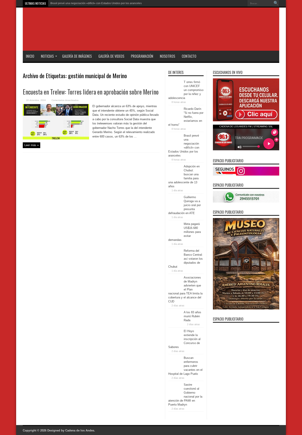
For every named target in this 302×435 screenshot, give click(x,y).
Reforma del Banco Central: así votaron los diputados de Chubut (185, 258)
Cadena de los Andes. (80, 430)
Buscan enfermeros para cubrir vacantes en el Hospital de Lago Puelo (185, 365)
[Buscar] (276, 3)
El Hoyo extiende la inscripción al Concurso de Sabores (184, 339)
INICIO (30, 56)
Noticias (47, 56)
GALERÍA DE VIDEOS (111, 56)
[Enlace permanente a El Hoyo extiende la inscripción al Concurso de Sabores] (175, 341)
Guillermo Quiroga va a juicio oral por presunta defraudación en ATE (184, 205)
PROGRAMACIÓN (142, 56)
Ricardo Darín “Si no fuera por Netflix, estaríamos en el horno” (185, 116)
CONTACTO (189, 56)
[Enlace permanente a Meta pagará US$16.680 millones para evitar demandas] (175, 234)
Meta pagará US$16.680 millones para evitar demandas (184, 232)
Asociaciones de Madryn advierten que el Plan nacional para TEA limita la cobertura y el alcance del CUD (185, 289)
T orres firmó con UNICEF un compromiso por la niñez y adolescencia (185, 90)
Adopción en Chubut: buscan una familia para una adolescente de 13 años (95, 3)
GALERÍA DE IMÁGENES (77, 56)
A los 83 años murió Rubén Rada (192, 316)
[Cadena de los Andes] (85, 39)
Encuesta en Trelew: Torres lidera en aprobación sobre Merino (91, 91)
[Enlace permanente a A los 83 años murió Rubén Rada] (175, 322)
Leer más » (31, 145)
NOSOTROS (167, 56)
